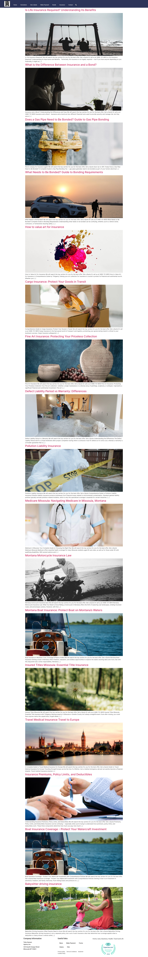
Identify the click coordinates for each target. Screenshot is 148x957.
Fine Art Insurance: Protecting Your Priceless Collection (61, 336)
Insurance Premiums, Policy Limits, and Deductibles (58, 774)
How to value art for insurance (44, 227)
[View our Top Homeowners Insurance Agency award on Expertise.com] (108, 949)
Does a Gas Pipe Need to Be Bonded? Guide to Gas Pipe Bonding (67, 119)
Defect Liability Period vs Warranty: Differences (56, 391)
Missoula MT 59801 (29, 949)
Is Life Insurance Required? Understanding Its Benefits (60, 10)
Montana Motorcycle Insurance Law (48, 555)
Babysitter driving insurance (43, 884)
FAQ (68, 947)
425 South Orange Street (31, 947)
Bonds (54, 5)
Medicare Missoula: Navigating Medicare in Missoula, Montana (65, 500)
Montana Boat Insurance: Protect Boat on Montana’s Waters (63, 610)
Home (15, 5)
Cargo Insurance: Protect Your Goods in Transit (55, 281)
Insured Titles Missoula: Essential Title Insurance (56, 665)
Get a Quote (33, 5)
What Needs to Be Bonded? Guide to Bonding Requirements (64, 172)
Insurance (62, 5)
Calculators (23, 5)
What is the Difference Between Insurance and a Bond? (61, 64)
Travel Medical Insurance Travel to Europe (52, 719)
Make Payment (44, 5)
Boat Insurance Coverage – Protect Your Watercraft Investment (66, 829)
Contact (70, 5)
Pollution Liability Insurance (43, 446)
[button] (76, 4)
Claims (61, 947)
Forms (81, 943)
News (61, 943)
